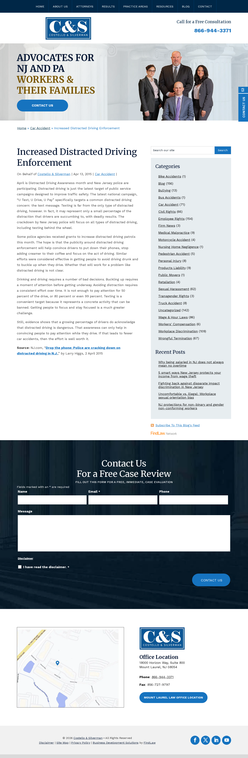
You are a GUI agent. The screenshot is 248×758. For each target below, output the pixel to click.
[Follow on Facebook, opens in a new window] (195, 740)
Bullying (164, 190)
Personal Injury (169, 261)
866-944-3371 (212, 30)
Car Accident (105, 174)
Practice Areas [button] (135, 6)
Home (40, 6)
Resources (164, 6)
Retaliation (166, 282)
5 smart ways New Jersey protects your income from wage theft (189, 374)
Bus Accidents (169, 197)
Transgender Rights (173, 296)
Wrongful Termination (175, 338)
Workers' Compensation (177, 324)
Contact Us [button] (42, 105)
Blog (186, 6)
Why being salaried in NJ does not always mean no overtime (191, 364)
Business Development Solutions (116, 742)
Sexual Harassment (173, 289)
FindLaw (150, 742)
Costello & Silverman (53, 174)
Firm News (166, 225)
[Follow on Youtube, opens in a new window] (226, 740)
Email (94, 491)
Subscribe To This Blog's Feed (177, 425)
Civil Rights (167, 211)
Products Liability (172, 268)
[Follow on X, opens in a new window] (205, 740)
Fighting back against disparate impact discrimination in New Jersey (189, 385)
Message (25, 511)
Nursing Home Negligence (178, 247)
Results (108, 6)
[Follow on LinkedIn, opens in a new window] (216, 740)
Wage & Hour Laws (173, 317)
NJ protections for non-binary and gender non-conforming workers (191, 406)
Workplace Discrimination (178, 331)
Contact (205, 6)
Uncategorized (169, 310)
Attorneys (84, 6)
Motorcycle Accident (174, 240)
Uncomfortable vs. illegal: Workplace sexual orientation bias (187, 395)
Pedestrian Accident (174, 254)
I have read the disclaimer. (46, 567)
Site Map (62, 742)
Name (22, 491)
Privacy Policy (80, 742)
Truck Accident (170, 303)
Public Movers (169, 275)
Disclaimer (25, 558)
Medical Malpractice (174, 233)
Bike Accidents (169, 176)
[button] (244, 731)
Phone (164, 491)
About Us (60, 6)
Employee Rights (171, 219)
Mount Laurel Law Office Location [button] (173, 697)
